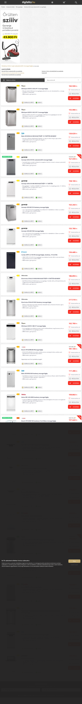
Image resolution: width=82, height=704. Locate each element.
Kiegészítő (44, 73)
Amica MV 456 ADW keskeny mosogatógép (35, 397)
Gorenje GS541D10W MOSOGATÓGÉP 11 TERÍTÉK (37, 183)
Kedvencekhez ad (75, 90)
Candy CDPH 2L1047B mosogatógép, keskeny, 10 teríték (39, 255)
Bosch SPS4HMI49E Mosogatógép (32, 350)
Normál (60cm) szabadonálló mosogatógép (12, 71)
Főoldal (3, 7)
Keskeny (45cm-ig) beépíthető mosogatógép (52, 71)
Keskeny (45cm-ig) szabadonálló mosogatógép (13, 73)
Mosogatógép (19, 7)
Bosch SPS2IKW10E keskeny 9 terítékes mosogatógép (38, 421)
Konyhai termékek (10, 7)
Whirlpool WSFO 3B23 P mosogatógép (33, 326)
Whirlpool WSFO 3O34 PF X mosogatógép (34, 89)
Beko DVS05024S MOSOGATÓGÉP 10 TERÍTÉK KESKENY (38, 136)
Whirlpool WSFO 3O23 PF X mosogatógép (34, 112)
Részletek (75, 94)
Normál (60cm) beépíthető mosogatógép (11, 74)
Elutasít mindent (74, 564)
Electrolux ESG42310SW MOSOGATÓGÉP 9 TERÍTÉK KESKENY (40, 278)
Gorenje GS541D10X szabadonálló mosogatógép (36, 160)
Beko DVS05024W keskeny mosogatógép (34, 373)
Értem (74, 561)
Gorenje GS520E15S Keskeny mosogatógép (35, 207)
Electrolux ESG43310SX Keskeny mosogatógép (36, 302)
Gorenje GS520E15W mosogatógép (32, 231)
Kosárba (76, 98)
